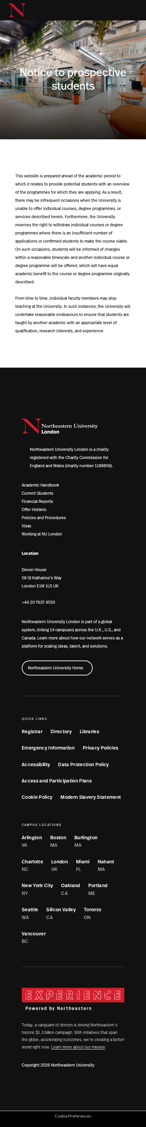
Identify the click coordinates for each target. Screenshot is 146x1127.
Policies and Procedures (44, 518)
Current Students (37, 493)
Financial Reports (37, 501)
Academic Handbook (40, 485)
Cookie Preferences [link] (73, 1116)
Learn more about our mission (78, 1047)
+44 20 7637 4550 (38, 602)
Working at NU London (42, 534)
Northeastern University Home (55, 668)
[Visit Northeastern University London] (17, 10)
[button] (121, 10)
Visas (26, 526)
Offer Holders (34, 510)
